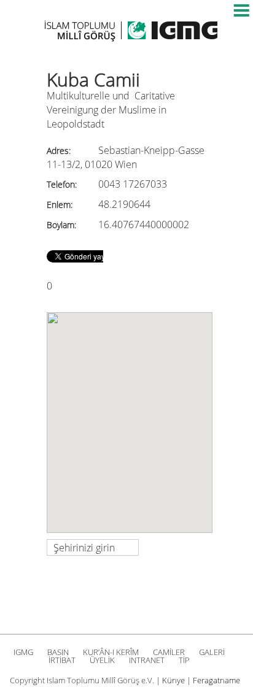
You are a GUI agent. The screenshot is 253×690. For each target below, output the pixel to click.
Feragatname (216, 680)
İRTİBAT (62, 659)
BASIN (58, 651)
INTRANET (147, 659)
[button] (129, 415)
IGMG (23, 651)
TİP (184, 659)
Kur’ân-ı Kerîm (111, 651)
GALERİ (212, 651)
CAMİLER (169, 651)
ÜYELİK (102, 659)
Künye (173, 680)
